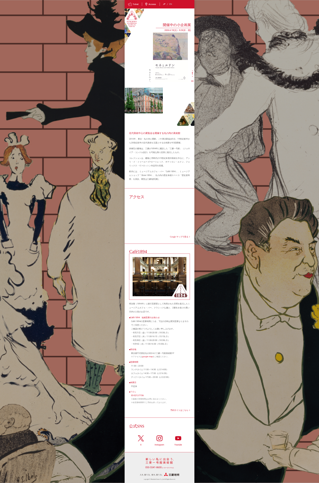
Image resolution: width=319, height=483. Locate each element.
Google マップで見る (179, 237)
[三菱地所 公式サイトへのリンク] (159, 474)
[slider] (170, 57)
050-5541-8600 (159, 467)
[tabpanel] (158, 52)
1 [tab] (192, 71)
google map (147, 357)
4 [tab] (192, 76)
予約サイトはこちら (179, 410)
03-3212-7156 (137, 395)
